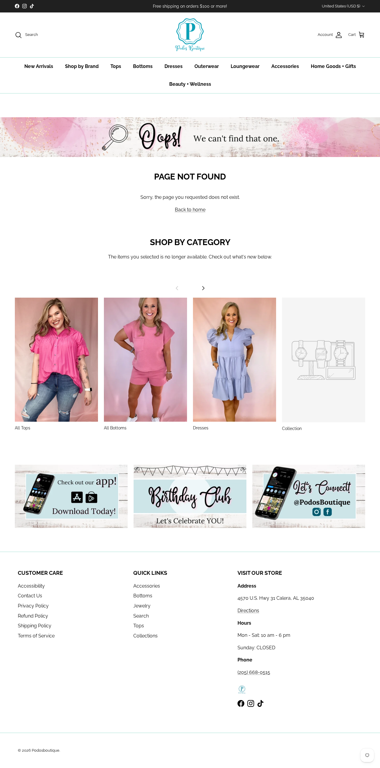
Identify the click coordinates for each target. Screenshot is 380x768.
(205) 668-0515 (254, 672)
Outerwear (206, 66)
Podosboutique (45, 750)
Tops (115, 66)
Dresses (173, 66)
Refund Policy (33, 616)
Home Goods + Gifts (333, 66)
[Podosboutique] (190, 35)
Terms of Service (36, 636)
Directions (248, 610)
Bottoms (143, 66)
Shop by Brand (82, 66)
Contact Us (30, 596)
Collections (145, 636)
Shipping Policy (34, 626)
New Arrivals (38, 66)
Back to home (190, 209)
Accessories (285, 66)
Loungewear (245, 66)
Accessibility (31, 586)
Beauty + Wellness (190, 84)
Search (141, 616)
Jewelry (142, 606)
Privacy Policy (33, 606)
